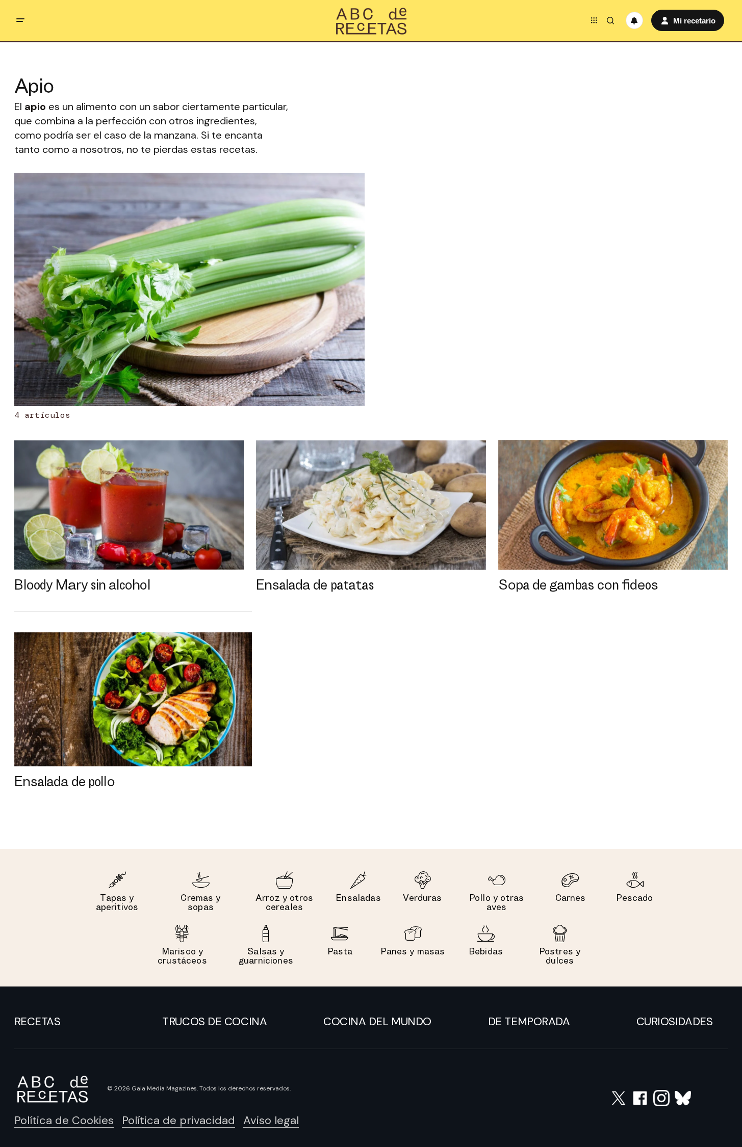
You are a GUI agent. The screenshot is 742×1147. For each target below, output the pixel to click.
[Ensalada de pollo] (133, 699)
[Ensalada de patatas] (371, 505)
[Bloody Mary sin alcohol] (129, 505)
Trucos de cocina (214, 1021)
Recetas (37, 1021)
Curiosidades (674, 1021)
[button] (20, 20)
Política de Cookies (64, 1120)
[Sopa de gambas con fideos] (613, 505)
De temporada (529, 1021)
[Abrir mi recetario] (634, 20)
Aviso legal (271, 1120)
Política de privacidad (178, 1120)
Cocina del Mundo (377, 1021)
